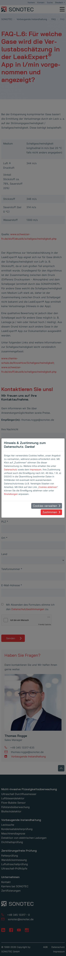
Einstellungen (11, 494)
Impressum (35, 469)
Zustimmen (49, 512)
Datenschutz (10, 469)
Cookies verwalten (45, 506)
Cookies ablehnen (47, 487)
